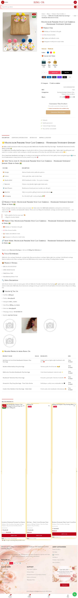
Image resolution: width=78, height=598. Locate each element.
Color (43, 52)
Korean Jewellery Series (15, 524)
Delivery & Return (31, 577)
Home (43, 14)
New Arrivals (4, 569)
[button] (4, 32)
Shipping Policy (31, 579)
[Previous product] (73, 16)
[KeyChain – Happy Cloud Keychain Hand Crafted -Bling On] (39, 462)
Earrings (44, 15)
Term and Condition (32, 569)
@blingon (11, 295)
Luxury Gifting (31, 523)
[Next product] (77, 16)
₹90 (55, 66)
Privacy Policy (30, 572)
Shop (48, 14)
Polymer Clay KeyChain (42, 523)
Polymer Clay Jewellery (58, 14)
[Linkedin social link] (70, 97)
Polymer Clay (70, 92)
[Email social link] (64, 97)
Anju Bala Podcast (12, 315)
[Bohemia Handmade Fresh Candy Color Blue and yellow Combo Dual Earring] (64, 462)
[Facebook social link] (60, 97)
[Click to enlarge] (5, 49)
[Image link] (26, 547)
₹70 (44, 66)
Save (68, 97)
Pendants (56, 554)
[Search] (75, 7)
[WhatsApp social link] (72, 97)
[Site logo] (39, 2)
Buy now (67, 72)
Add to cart (55, 72)
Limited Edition (5, 574)
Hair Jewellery (56, 562)
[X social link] (62, 97)
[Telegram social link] (74, 97)
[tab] (5, 137)
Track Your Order (5, 582)
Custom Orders (5, 579)
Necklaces (55, 557)
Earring (59, 92)
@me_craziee (13, 301)
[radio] (48, 52)
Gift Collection (5, 577)
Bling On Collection (34, 250)
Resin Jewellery (56, 549)
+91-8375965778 (17, 311)
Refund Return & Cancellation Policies (36, 574)
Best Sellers (4, 572)
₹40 (49, 66)
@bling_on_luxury (15, 305)
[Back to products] (75, 16)
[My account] (75, 2)
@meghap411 (11, 298)
